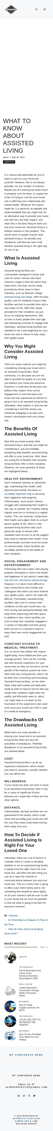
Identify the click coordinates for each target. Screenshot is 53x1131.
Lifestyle (9, 162)
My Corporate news (26, 1055)
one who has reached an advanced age (25, 580)
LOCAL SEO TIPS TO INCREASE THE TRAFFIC (30, 1022)
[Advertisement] (26, 47)
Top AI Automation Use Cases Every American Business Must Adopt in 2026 (30, 974)
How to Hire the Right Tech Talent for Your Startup (30, 1037)
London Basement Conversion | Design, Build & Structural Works (29, 991)
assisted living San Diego (18, 297)
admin (6, 157)
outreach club (23, 1119)
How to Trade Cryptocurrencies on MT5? (29, 1007)
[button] (36, 9)
